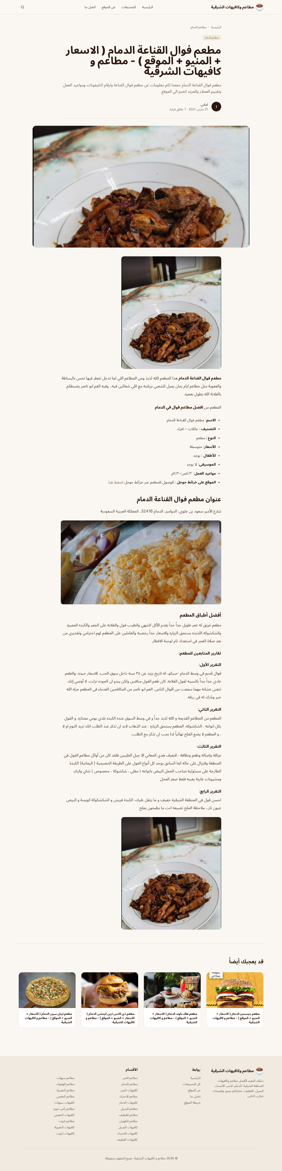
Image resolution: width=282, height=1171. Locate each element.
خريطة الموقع (192, 1102)
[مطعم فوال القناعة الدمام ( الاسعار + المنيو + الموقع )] (141, 312)
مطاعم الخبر (130, 1078)
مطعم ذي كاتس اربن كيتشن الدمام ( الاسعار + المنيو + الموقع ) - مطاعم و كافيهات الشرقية (110, 1018)
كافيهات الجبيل (128, 1127)
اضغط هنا (116, 482)
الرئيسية (147, 7)
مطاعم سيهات (65, 1078)
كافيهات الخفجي (64, 1115)
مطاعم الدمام (198, 27)
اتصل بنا (90, 7)
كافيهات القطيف (127, 1139)
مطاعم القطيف (128, 1115)
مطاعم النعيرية (65, 1090)
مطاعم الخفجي (65, 1096)
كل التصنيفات (191, 1084)
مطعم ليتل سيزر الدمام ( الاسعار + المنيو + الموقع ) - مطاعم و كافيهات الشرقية (48, 1018)
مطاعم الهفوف (65, 1084)
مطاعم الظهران (128, 1121)
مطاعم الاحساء (128, 1096)
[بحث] (22, 7)
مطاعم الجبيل (129, 1108)
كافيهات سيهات (64, 1102)
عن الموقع (108, 7)
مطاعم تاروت (66, 1121)
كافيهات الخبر (129, 1090)
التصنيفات (129, 7)
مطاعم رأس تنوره (64, 1108)
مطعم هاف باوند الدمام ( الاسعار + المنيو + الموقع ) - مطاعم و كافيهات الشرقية (173, 1018)
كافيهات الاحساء (127, 1133)
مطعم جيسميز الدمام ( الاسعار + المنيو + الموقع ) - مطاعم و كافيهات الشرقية (236, 1018)
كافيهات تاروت (65, 1133)
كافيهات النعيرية (64, 1127)
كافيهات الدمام (128, 1102)
